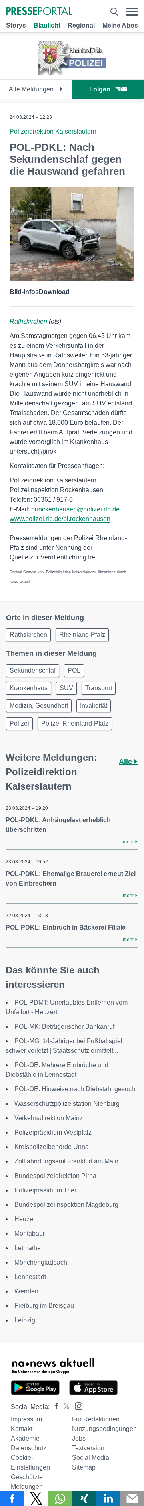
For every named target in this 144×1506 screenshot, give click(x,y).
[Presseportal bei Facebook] (54, 1406)
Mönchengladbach (40, 1262)
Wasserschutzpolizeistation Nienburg (67, 1103)
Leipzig (24, 1320)
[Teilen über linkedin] (108, 1498)
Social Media (90, 1457)
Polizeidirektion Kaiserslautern (53, 131)
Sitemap (84, 1467)
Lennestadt (30, 1276)
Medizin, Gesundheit (39, 705)
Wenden (26, 1291)
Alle (126, 762)
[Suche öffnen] (114, 11)
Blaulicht (47, 25)
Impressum (26, 1419)
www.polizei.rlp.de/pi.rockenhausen (60, 518)
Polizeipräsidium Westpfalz (53, 1132)
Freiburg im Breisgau (44, 1305)
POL (74, 670)
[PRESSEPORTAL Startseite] (39, 12)
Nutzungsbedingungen (104, 1428)
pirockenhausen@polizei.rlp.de (75, 509)
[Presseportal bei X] (64, 1406)
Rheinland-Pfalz (82, 634)
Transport (98, 688)
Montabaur (29, 1233)
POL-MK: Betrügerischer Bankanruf (64, 1026)
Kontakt (21, 1428)
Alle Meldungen (32, 89)
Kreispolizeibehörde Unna (51, 1146)
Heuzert (25, 1219)
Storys (16, 25)
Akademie (25, 1438)
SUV (66, 688)
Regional (81, 25)
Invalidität (93, 705)
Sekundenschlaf (33, 670)
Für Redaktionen (96, 1419)
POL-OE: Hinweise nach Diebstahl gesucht (75, 1089)
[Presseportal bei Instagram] (76, 1405)
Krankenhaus (29, 688)
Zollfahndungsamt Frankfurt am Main (66, 1161)
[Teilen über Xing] (84, 1498)
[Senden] (132, 1498)
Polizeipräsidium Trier (45, 1190)
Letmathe (27, 1248)
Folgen (99, 89)
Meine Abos (120, 25)
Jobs (79, 1438)
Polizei (19, 723)
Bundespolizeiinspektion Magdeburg (66, 1204)
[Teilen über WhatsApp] (60, 1498)
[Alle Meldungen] (72, 72)
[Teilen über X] (36, 1498)
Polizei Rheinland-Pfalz (74, 723)
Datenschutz (28, 1448)
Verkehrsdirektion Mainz (48, 1118)
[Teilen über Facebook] (12, 1498)
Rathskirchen (28, 321)
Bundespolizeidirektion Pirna (55, 1175)
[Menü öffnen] (132, 11)
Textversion (88, 1448)
